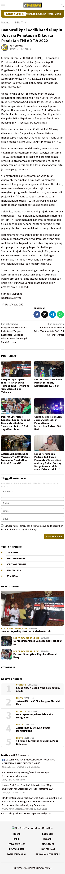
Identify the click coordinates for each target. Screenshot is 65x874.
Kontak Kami (48, 849)
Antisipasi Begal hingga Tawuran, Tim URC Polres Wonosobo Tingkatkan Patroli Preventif (15, 458)
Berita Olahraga (15, 558)
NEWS (24, 628)
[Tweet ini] (44, 314)
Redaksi (47, 838)
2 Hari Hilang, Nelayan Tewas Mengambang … (33, 729)
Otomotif (21, 685)
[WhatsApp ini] (60, 314)
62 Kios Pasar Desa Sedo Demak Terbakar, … (38, 642)
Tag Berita (12, 552)
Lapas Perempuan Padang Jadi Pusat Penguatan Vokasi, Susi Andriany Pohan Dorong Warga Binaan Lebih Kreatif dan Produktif (47, 461)
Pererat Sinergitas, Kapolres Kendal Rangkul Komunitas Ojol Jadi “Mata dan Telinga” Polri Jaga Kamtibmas (15, 423)
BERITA (4, 628)
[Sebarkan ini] (36, 314)
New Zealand (13, 570)
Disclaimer (48, 844)
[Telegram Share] (52, 314)
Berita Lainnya (8, 813)
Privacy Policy (16, 844)
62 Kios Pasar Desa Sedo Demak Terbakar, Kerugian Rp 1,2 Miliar (48, 382)
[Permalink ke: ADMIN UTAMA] (4, 47)
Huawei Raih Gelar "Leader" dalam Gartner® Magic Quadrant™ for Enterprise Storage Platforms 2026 (28, 787)
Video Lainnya (23, 813)
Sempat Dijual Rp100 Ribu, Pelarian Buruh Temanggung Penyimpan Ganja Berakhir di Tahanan (15, 385)
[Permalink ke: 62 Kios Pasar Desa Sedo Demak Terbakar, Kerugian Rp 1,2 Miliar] (49, 369)
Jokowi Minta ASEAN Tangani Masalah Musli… (38, 703)
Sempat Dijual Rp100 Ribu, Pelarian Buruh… (27, 631)
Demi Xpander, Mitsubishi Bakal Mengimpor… (34, 716)
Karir (17, 838)
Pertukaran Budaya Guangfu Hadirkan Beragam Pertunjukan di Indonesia (26, 774)
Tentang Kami (16, 849)
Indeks (16, 833)
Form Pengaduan (16, 854)
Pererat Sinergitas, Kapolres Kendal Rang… (35, 656)
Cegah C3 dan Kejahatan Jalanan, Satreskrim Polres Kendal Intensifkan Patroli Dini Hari (48, 423)
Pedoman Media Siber (48, 854)
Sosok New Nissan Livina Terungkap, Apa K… (38, 689)
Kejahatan (12, 576)
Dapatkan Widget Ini (41, 813)
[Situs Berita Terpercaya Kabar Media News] (32, 4)
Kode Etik (47, 833)
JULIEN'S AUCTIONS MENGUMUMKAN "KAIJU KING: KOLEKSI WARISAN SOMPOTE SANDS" (28, 761)
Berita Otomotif (16, 564)
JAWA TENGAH (15, 628)
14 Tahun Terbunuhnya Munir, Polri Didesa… (37, 742)
